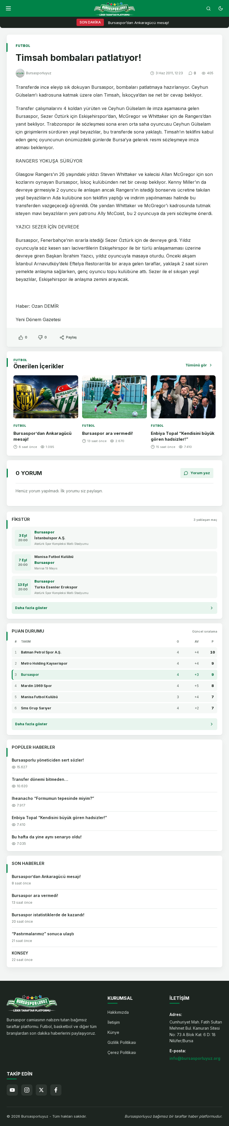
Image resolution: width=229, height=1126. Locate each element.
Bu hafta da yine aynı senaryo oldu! (47, 836)
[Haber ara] (208, 8)
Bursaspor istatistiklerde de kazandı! (48, 914)
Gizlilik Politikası (122, 1042)
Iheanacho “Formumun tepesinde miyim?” (53, 798)
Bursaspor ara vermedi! (107, 433)
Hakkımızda (118, 1012)
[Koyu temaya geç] (220, 8)
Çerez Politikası (122, 1052)
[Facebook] (55, 1090)
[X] (41, 1090)
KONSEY (20, 953)
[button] (8, 8)
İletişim (114, 1022)
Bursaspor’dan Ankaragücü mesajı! (138, 22)
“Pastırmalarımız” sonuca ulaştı (43, 933)
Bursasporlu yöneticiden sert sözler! (48, 760)
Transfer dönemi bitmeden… (40, 779)
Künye (113, 1032)
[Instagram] (26, 1090)
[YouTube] (12, 1090)
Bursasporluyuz (38, 73)
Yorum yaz (200, 473)
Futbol (23, 46)
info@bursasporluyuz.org (195, 1058)
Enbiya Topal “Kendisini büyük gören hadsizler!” (182, 436)
